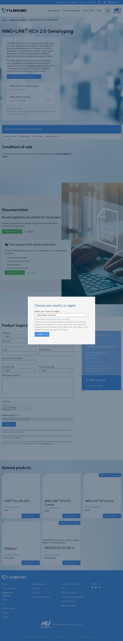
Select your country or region (47, 311)
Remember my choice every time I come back (53, 319)
